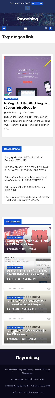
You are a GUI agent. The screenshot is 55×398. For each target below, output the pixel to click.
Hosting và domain (15, 237)
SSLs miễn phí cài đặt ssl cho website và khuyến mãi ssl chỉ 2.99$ (25, 304)
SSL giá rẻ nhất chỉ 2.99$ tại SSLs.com (25, 187)
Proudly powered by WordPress (18, 369)
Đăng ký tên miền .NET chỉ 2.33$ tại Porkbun (27, 242)
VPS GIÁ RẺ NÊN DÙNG (34, 379)
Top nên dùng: (17, 379)
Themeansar (27, 373)
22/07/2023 (15, 279)
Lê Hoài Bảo (28, 113)
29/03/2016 (12, 113)
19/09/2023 (14, 249)
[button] (46, 28)
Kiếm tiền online (11, 99)
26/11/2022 (14, 309)
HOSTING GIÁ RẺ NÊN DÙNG (16, 386)
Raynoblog (27, 19)
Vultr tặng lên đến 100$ (40, 386)
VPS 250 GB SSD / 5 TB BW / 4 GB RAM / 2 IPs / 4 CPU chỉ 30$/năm (27, 274)
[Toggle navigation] (26, 28)
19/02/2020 (14, 339)
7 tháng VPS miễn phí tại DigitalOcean (27, 392)
